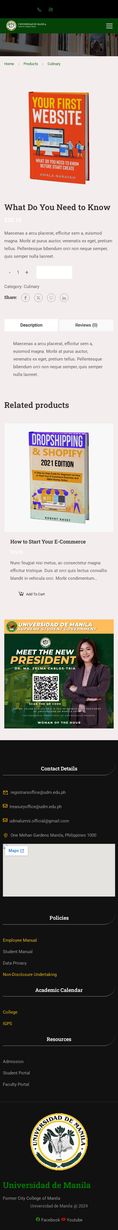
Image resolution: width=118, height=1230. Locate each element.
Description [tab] (31, 325)
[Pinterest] (51, 297)
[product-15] (59, 137)
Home (9, 64)
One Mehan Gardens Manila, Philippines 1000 (53, 835)
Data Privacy (15, 963)
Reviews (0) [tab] (86, 325)
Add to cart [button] (35, 594)
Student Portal (16, 1073)
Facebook (50, 1220)
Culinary (54, 64)
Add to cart (54, 272)
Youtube (74, 1220)
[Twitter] (38, 297)
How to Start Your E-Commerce (48, 541)
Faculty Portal (16, 1084)
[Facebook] (25, 297)
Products (30, 64)
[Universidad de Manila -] (28, 26)
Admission (13, 1061)
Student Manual (18, 951)
